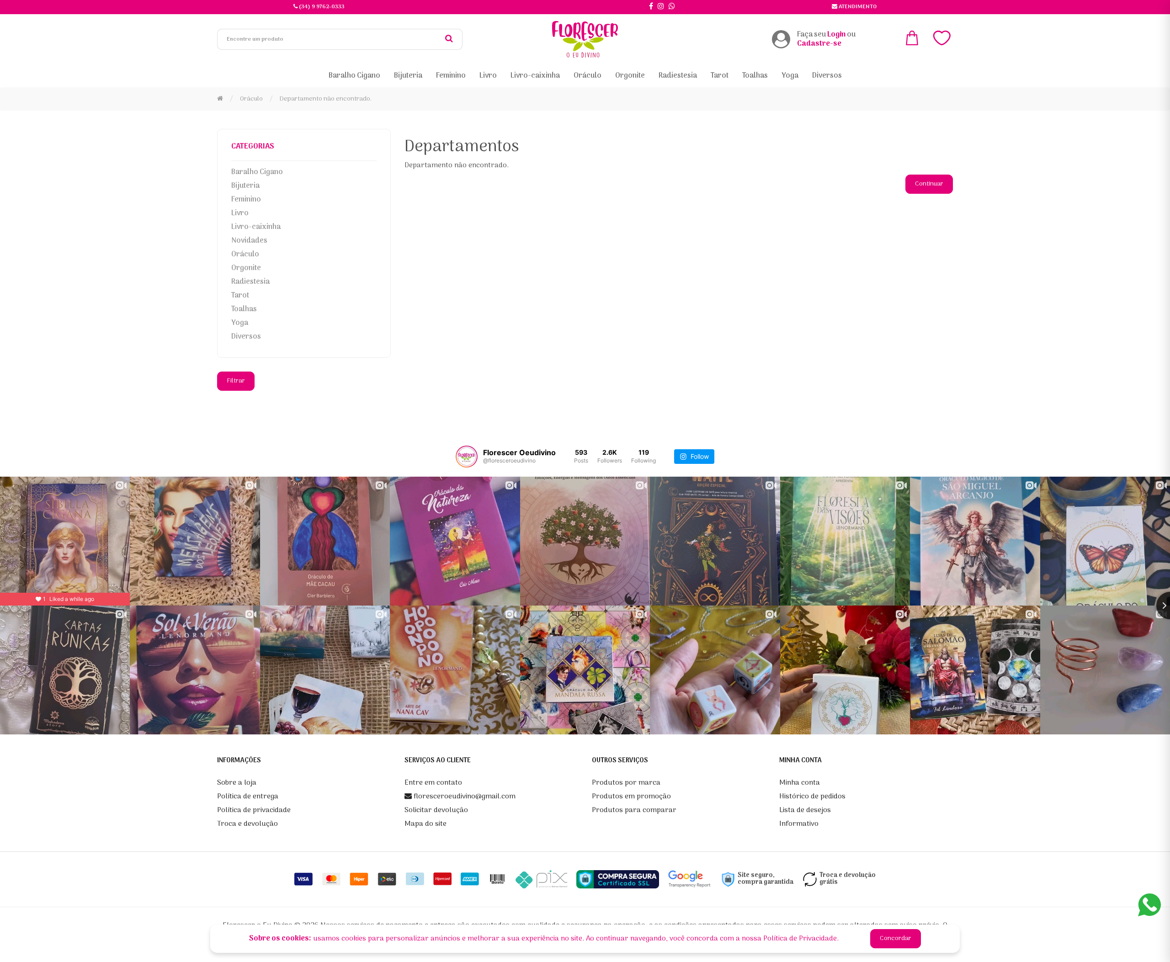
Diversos (246, 337)
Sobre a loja (236, 783)
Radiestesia (250, 282)
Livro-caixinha (256, 227)
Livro (240, 213)
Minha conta (799, 783)
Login (836, 35)
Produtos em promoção (631, 797)
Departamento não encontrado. (326, 99)
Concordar (895, 938)
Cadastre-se (819, 44)
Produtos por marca (626, 783)
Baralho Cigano (257, 172)
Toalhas (244, 309)
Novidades (249, 241)
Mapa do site (425, 824)
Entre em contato (433, 783)
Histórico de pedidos (812, 797)
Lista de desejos (805, 810)
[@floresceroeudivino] (466, 456)
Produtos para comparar (634, 810)
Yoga (239, 323)
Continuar (929, 184)
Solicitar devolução (436, 810)
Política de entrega (247, 797)
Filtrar (236, 381)
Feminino (246, 200)
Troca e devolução (247, 824)
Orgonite (246, 268)
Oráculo (251, 99)
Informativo (799, 824)
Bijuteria (245, 186)
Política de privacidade (254, 810)
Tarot (240, 296)
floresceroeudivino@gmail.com (464, 797)
